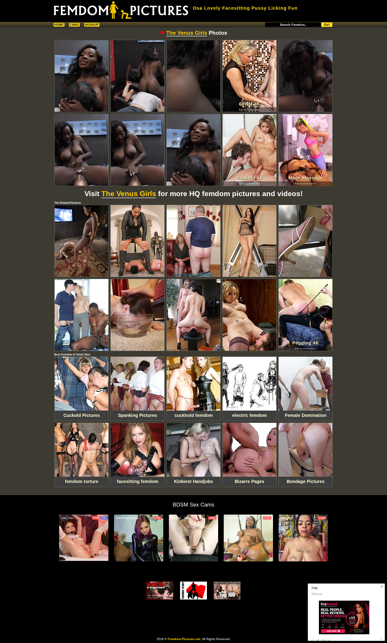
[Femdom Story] (193, 591)
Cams (74, 24)
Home (59, 24)
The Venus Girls (186, 33)
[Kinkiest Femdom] (227, 591)
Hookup (92, 24)
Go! (327, 24)
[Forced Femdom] (159, 591)
